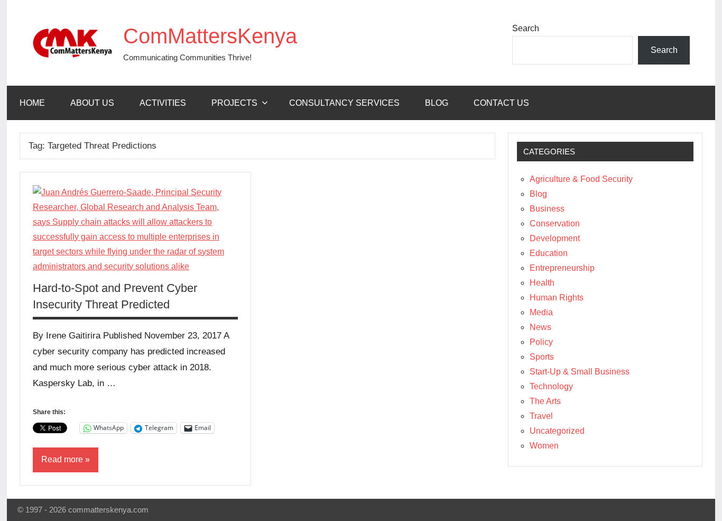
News (540, 327)
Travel (541, 416)
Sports (542, 356)
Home (32, 102)
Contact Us (501, 102)
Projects (234, 102)
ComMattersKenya (210, 36)
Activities (163, 102)
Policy (541, 341)
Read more (62, 459)
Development (555, 238)
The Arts (545, 401)
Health (542, 282)
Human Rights (557, 297)
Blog (436, 102)
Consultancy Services (344, 102)
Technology (551, 386)
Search (525, 28)
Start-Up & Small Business (580, 371)
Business (547, 208)
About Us (92, 102)
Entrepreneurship (562, 267)
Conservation (555, 223)
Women (544, 445)
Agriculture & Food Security (581, 179)
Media (541, 312)
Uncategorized (557, 430)
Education (549, 253)
